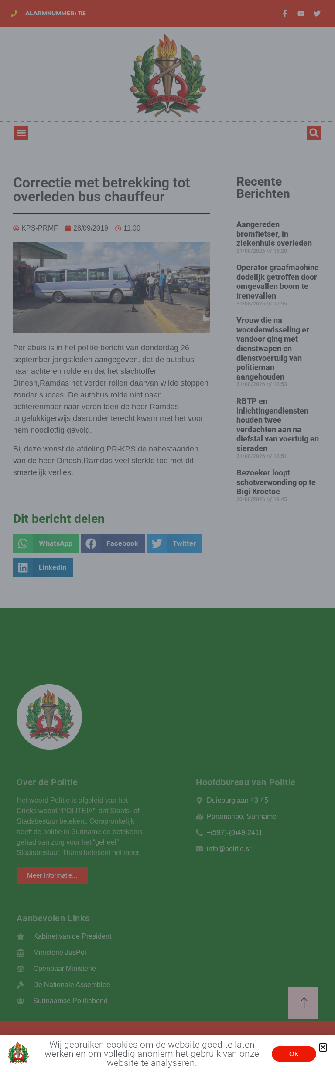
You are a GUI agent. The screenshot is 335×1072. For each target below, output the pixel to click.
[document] (167, 536)
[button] (323, 1047)
